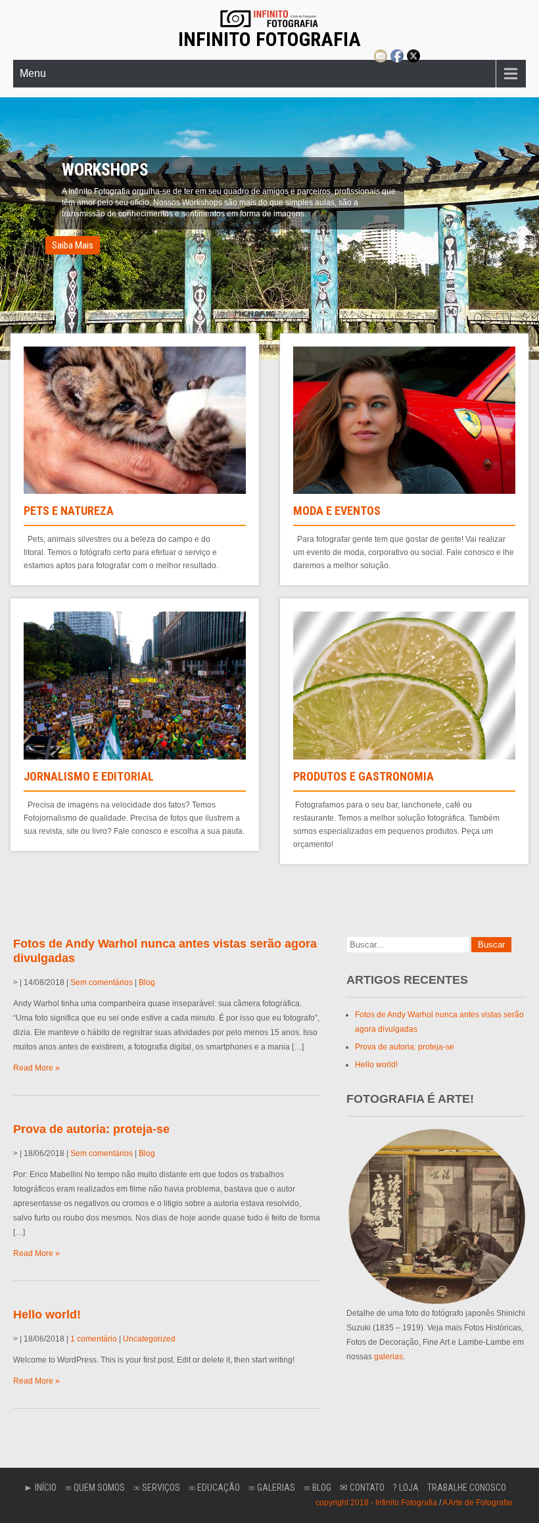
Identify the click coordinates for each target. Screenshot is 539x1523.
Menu (33, 73)
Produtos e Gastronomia (363, 776)
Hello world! (47, 1314)
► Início (40, 1487)
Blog (147, 982)
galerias (388, 1356)
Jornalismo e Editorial (89, 776)
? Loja (406, 1487)
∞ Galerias (271, 1487)
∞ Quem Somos (95, 1487)
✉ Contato (362, 1487)
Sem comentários (101, 982)
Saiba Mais (72, 234)
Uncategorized (149, 1338)
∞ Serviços (156, 1487)
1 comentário (93, 1338)
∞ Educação (214, 1487)
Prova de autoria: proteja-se (91, 1129)
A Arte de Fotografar (477, 1502)
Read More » (36, 1068)
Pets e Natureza (69, 511)
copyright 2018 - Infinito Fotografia (376, 1502)
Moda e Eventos (337, 511)
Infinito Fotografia (269, 39)
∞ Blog (317, 1487)
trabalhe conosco (466, 1487)
